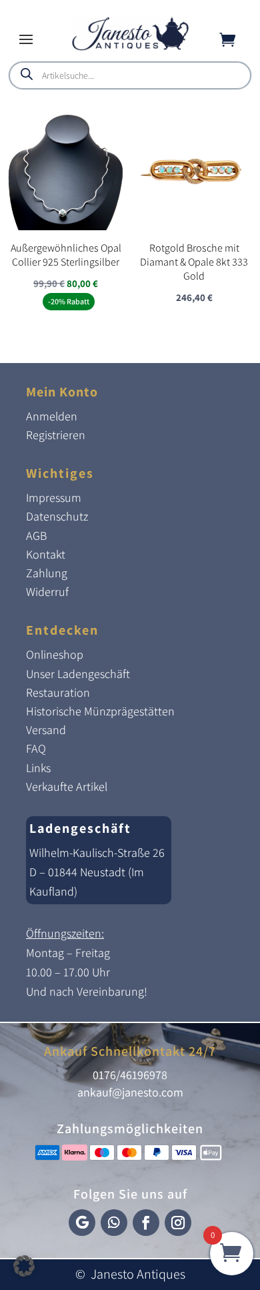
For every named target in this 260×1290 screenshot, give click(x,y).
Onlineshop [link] (54, 654)
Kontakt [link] (45, 554)
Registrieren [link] (55, 434)
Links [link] (38, 767)
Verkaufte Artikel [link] (66, 786)
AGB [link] (36, 535)
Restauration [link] (58, 692)
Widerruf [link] (47, 591)
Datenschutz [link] (57, 516)
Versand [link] (46, 729)
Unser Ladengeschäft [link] (78, 673)
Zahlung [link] (46, 573)
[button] (26, 38)
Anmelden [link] (51, 416)
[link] (130, 47)
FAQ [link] (36, 748)
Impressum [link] (53, 497)
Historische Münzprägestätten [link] (100, 711)
